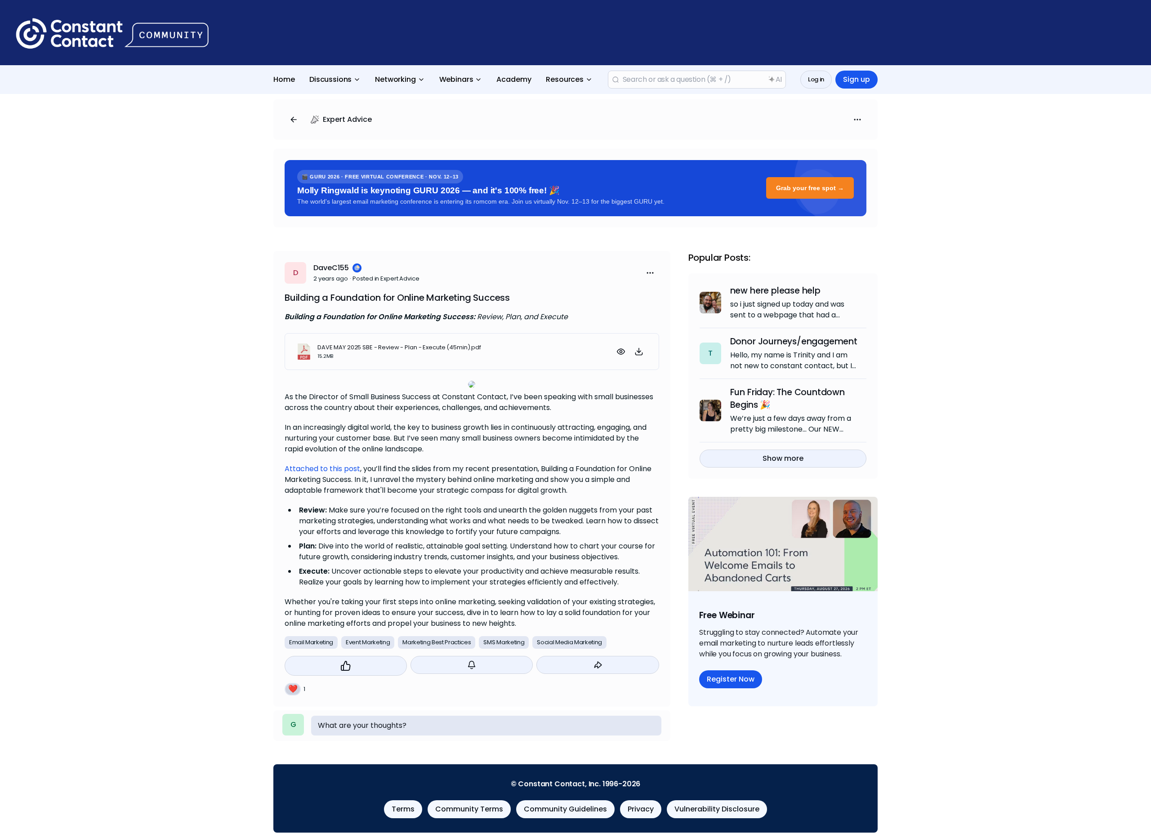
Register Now (730, 679)
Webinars (456, 79)
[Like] (346, 666)
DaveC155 (331, 268)
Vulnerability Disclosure (716, 809)
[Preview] (621, 352)
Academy (513, 79)
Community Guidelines (565, 809)
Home (284, 79)
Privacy (641, 809)
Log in (816, 79)
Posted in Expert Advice (385, 278)
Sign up (856, 79)
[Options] (857, 120)
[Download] (639, 352)
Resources (565, 79)
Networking (395, 79)
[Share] (597, 665)
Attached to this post (322, 469)
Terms (403, 809)
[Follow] (471, 665)
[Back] (294, 120)
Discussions (330, 79)
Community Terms (469, 809)
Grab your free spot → (810, 188)
